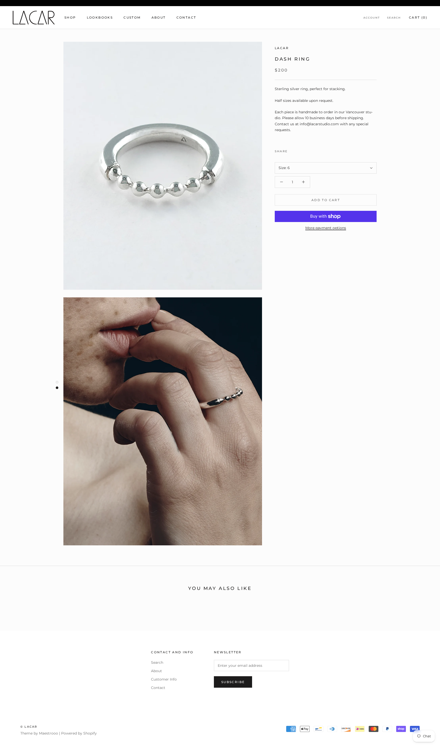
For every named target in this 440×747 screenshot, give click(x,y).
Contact (186, 17)
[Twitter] (298, 149)
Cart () (418, 17)
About (159, 17)
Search (394, 17)
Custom (132, 17)
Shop (70, 17)
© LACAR (28, 726)
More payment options (325, 228)
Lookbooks (100, 17)
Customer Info (164, 679)
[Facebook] (292, 149)
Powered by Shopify (79, 733)
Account (371, 17)
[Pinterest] (305, 149)
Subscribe (233, 682)
